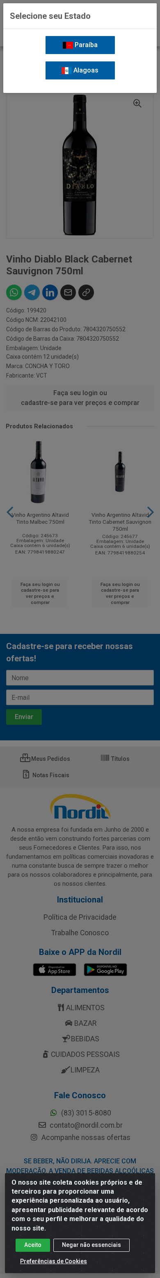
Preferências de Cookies (53, 1261)
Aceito (32, 1245)
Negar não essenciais (91, 1245)
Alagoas (85, 70)
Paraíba (85, 45)
